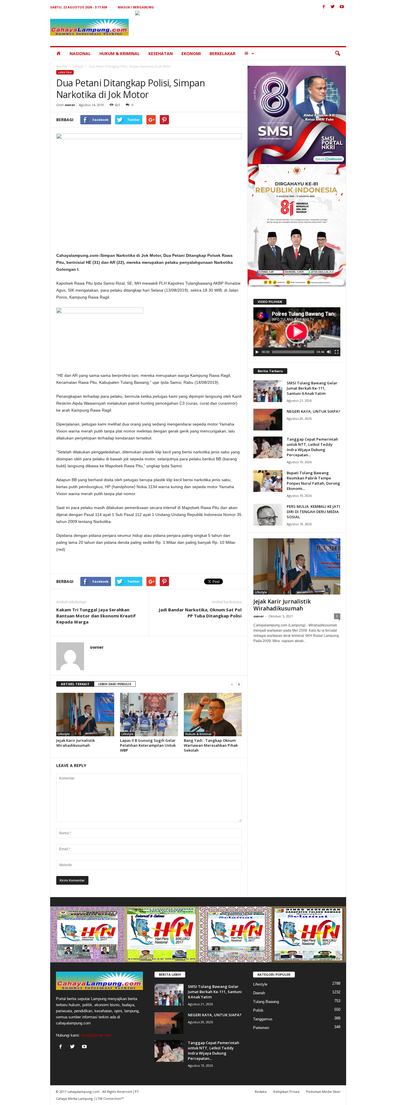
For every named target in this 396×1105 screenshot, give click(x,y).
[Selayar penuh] (336, 352)
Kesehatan (160, 53)
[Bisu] (329, 352)
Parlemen (261, 1028)
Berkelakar (222, 53)
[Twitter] (332, 7)
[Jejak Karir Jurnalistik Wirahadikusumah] (85, 714)
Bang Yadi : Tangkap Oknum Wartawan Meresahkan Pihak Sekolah (211, 745)
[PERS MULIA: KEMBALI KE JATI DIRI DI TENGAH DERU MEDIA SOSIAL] (267, 515)
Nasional (80, 53)
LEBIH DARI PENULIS (114, 684)
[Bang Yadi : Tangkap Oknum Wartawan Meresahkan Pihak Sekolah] (213, 714)
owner (70, 105)
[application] (296, 332)
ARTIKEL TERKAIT (75, 684)
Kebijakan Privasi (286, 1091)
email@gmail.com (96, 1035)
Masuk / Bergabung (136, 7)
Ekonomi (191, 53)
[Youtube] (341, 7)
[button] (337, 53)
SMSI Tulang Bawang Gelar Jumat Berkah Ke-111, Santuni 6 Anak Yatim (312, 388)
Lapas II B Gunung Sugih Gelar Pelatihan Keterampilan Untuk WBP (148, 745)
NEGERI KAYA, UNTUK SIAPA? (313, 411)
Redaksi (261, 1091)
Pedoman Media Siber (323, 1091)
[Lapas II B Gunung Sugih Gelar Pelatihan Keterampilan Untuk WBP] (149, 714)
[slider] (293, 351)
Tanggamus (263, 1019)
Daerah (259, 993)
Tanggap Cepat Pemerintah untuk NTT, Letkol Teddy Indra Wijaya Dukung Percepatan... (312, 447)
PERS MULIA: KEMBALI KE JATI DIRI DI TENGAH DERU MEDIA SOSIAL (313, 511)
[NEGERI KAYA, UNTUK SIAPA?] (267, 419)
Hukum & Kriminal (119, 53)
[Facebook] (323, 7)
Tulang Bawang (266, 1001)
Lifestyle (78, 66)
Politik (258, 1010)
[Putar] (257, 352)
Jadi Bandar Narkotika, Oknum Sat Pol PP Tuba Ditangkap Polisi (200, 613)
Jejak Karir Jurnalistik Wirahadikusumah (75, 743)
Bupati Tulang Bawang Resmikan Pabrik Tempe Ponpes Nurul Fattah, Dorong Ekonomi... (313, 480)
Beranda (61, 66)
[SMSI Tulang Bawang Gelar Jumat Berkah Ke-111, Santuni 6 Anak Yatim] (267, 391)
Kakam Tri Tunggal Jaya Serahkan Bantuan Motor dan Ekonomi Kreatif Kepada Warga (96, 616)
